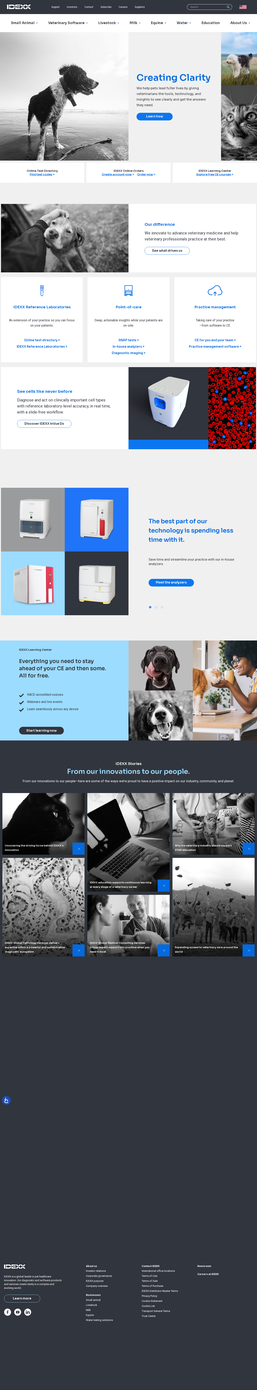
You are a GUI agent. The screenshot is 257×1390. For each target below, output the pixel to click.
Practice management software (214, 346)
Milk (88, 1310)
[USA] (243, 7)
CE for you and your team (214, 340)
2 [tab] (156, 607)
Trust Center (149, 1316)
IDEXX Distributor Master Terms (160, 1290)
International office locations (158, 1270)
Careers (123, 7)
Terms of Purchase (152, 1285)
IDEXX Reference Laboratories (41, 346)
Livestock (91, 1304)
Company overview (97, 1285)
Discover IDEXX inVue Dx (44, 424)
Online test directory (40, 340)
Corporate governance (99, 1275)
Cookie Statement (152, 1300)
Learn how (154, 116)
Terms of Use (149, 1275)
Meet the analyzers (171, 582)
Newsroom (204, 1266)
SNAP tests (127, 340)
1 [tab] (150, 607)
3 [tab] (162, 607)
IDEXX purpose (94, 1280)
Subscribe (106, 7)
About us (91, 1266)
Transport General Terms (156, 1311)
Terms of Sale (150, 1280)
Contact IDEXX (150, 1266)
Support (55, 7)
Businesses (93, 1294)
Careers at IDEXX (208, 1274)
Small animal (93, 1299)
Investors (72, 7)
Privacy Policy (149, 1295)
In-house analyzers (127, 346)
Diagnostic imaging (127, 353)
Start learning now (41, 731)
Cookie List (148, 1306)
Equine (90, 1315)
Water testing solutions (99, 1320)
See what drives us (167, 251)
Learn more (22, 1298)
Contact (89, 7)
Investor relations (96, 1270)
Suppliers (140, 7)
